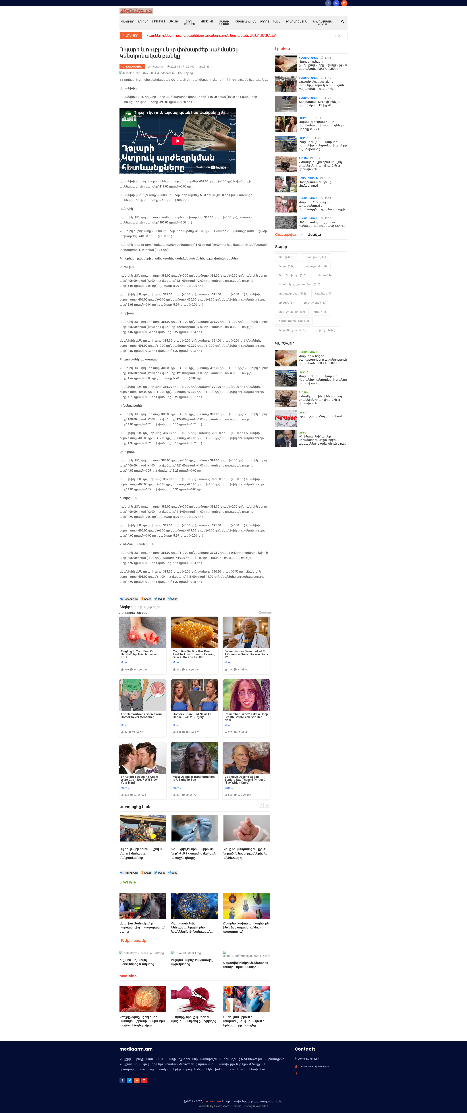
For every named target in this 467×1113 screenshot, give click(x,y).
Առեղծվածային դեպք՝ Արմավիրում (315, 184)
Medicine (206, 21)
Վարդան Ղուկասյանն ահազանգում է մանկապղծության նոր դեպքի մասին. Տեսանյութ (322, 207)
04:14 (317, 117)
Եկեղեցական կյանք (322, 23)
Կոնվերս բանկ (130, 405)
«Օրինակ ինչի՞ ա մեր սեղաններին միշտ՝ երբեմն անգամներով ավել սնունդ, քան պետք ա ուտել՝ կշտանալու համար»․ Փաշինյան (323, 443)
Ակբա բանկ (128, 267)
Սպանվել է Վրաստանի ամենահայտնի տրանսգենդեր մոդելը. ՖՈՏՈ (322, 125)
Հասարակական (245, 21)
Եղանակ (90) (323, 293)
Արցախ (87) (287, 302)
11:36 (317, 138)
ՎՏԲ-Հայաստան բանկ (136, 544)
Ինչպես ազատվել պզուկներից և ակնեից (136, 962)
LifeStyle (158, 21)
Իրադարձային (296, 21)
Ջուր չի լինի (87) (315, 302)
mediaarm (157, 66)
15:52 (317, 158)
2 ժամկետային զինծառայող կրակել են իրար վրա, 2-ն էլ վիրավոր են (320, 165)
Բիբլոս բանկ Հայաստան (138, 359)
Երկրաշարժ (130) (315, 266)
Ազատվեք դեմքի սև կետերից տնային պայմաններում (245, 965)
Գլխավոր (128, 21)
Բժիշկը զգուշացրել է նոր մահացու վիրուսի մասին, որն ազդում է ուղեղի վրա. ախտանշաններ (142, 1023)
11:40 (327, 77)
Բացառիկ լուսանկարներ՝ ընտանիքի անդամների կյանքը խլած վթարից (208, 35)
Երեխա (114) (324, 275)
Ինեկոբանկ (128, 498)
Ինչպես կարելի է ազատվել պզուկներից (191, 962)
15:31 (327, 178)
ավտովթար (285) (315, 257)
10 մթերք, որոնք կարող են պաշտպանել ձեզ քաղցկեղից (193, 1019)
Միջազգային (132, 66)
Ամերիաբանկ (129, 313)
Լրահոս (282, 48)
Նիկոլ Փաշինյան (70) (292, 330)
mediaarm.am (212, 1101)
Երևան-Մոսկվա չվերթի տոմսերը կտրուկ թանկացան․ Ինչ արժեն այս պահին (322, 85)
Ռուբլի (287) (286, 257)
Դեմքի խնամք (224, 23)
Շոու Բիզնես (189, 23)
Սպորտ (264, 21)
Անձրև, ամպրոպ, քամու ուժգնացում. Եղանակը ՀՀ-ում (322, 224)
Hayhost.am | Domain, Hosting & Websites (241, 1106)
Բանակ (277, 21)
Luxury (173, 21)
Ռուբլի (137, 607)
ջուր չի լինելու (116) (292, 275)
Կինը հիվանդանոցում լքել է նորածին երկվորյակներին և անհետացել (145, 853)
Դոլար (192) (286, 266)
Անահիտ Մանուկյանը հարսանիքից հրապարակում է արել (142, 927)
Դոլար (147, 607)
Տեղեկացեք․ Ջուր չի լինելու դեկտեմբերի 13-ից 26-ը (319, 103)
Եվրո (156, 607)
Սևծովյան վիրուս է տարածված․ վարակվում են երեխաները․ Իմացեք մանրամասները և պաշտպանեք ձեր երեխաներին (244, 1027)
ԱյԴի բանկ (127, 452)
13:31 (327, 57)
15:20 (327, 218)
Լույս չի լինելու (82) (292, 311)
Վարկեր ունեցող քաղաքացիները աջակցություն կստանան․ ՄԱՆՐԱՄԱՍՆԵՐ (323, 65)
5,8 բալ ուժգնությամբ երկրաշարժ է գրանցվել (245, 851)
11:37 (327, 97)
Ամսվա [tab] (314, 235)
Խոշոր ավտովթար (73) (294, 321)
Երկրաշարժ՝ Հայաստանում (320, 416)
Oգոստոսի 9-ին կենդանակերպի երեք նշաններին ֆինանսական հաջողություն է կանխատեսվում (191, 931)
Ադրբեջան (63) (325, 330)
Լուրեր (143, 21)
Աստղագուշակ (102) (292, 293)
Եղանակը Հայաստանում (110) (299, 284)
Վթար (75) (320, 311)
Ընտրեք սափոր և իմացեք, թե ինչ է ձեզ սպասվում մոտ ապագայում (246, 927)
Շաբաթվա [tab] (285, 235)
